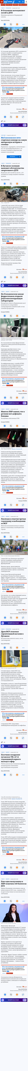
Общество (4, 90)
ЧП (4, 737)
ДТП (4, 276)
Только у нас (9, 4)
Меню (1, 1)
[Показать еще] (23, 22)
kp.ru (25, 105)
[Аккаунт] (26, 1)
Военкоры (16, 4)
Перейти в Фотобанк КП (17, 445)
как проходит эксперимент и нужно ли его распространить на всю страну (13, 86)
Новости (3, 4)
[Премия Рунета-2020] (13, 1)
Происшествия (9, 625)
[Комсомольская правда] (8, 2)
